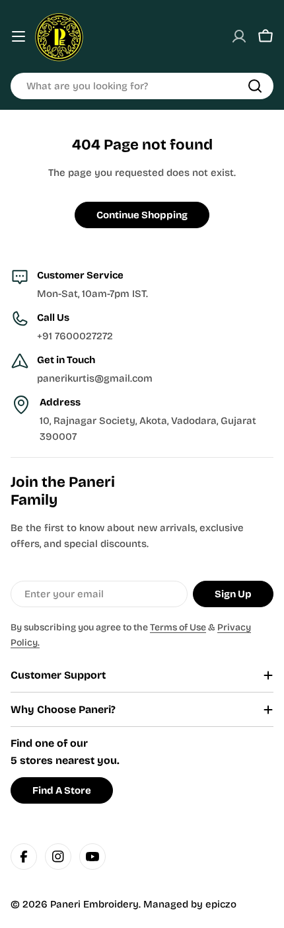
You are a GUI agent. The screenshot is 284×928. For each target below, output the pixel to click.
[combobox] (142, 86)
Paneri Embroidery (94, 904)
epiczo (220, 904)
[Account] (239, 36)
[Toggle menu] (18, 36)
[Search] (255, 86)
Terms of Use (178, 627)
